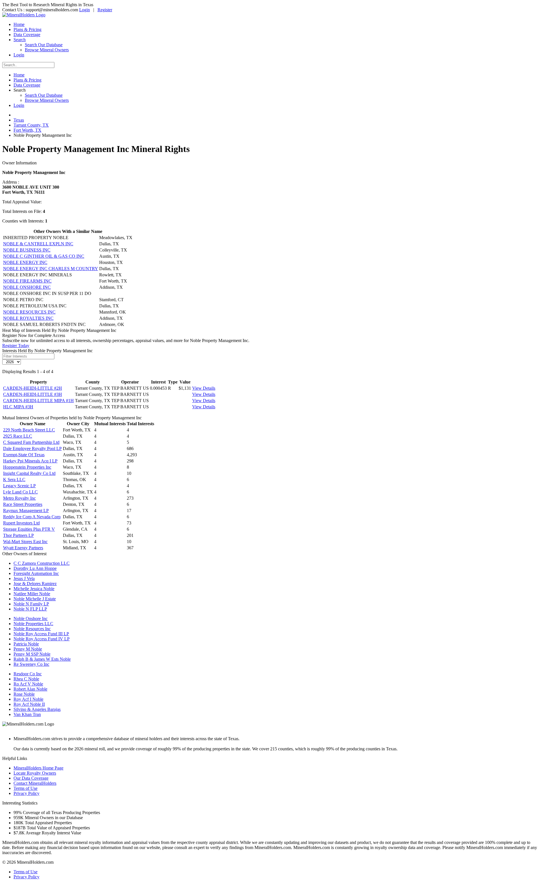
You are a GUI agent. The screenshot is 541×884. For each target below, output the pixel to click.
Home (19, 24)
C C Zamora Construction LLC (42, 563)
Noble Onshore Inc (31, 618)
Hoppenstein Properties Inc (27, 467)
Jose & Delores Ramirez (35, 583)
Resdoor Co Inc (28, 673)
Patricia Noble (26, 643)
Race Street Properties (22, 504)
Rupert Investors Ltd (21, 523)
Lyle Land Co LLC (20, 492)
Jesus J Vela (24, 578)
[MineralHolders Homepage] (23, 14)
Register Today (15, 345)
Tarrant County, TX (31, 125)
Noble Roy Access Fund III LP (41, 633)
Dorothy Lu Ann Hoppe (35, 568)
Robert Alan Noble (30, 689)
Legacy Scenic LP (19, 485)
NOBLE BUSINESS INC (26, 250)
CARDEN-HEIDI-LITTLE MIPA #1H (38, 400)
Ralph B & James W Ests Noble (42, 659)
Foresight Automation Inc (36, 573)
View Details (203, 388)
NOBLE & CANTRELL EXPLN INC (38, 243)
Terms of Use (25, 788)
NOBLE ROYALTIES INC (28, 318)
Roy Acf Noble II (29, 704)
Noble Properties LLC (33, 623)
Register (104, 9)
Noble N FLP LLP (30, 609)
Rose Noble (24, 694)
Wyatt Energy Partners (23, 547)
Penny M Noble (28, 649)
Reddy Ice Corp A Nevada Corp (32, 516)
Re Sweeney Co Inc (31, 664)
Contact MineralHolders (35, 783)
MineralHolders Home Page (38, 768)
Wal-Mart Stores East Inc (25, 541)
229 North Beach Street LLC (29, 429)
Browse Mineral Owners (47, 49)
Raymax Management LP (26, 510)
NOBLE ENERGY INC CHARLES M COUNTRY (50, 268)
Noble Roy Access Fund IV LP (42, 638)
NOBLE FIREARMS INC (27, 281)
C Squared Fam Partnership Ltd (31, 442)
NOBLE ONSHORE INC (27, 287)
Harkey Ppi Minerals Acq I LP (30, 460)
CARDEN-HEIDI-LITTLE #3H (32, 394)
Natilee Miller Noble (32, 593)
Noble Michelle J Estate (35, 598)
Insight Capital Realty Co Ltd (29, 473)
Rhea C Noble (26, 678)
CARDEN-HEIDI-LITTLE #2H (32, 388)
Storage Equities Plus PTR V (29, 529)
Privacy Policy (26, 793)
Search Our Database (44, 44)
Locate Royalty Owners (35, 773)
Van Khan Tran (27, 714)
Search (20, 39)
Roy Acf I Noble (28, 699)
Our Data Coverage (31, 778)
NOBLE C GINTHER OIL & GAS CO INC (43, 256)
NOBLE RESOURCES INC (29, 312)
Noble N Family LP (31, 603)
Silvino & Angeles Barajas (37, 709)
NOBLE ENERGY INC (25, 262)
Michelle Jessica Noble (34, 588)
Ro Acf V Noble (28, 684)
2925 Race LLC (17, 436)
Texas (19, 120)
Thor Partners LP (18, 535)
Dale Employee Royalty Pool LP (32, 448)
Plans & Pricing (27, 29)
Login (84, 9)
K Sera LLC (14, 479)
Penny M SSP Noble (32, 654)
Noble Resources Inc (32, 628)
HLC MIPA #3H (18, 406)
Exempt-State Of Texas (24, 454)
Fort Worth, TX (27, 130)
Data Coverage (27, 34)
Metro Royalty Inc (19, 498)
